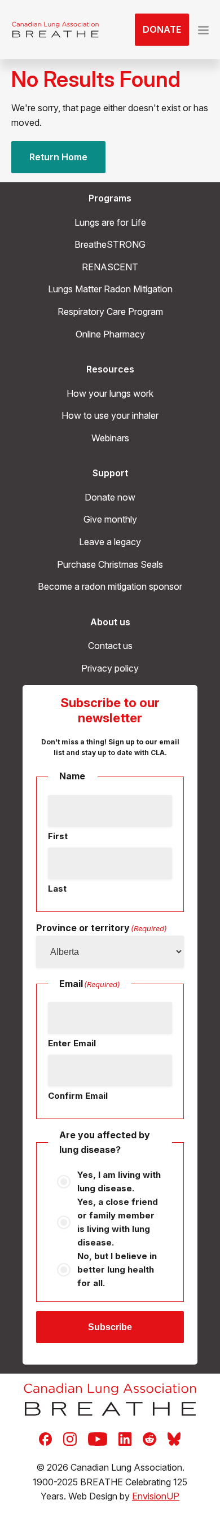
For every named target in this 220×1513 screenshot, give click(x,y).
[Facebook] (45, 1438)
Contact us (110, 645)
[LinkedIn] (124, 1438)
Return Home (58, 157)
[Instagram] (70, 1438)
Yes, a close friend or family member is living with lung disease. (117, 1222)
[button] (203, 30)
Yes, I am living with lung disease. (119, 1181)
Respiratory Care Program (110, 311)
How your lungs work (110, 393)
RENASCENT (110, 267)
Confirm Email (78, 1095)
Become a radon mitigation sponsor (110, 586)
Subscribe (110, 1327)
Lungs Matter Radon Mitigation (110, 289)
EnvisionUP (155, 1496)
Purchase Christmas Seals (110, 564)
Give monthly (110, 519)
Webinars (110, 438)
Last (57, 888)
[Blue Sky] (174, 1438)
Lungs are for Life (110, 222)
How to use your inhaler (110, 415)
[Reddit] (149, 1438)
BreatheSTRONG (110, 244)
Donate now (110, 497)
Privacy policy (110, 668)
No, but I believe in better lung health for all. (117, 1269)
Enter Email (72, 1043)
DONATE (162, 29)
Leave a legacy (110, 541)
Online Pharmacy (110, 334)
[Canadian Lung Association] (55, 29)
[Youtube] (97, 1438)
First (58, 836)
